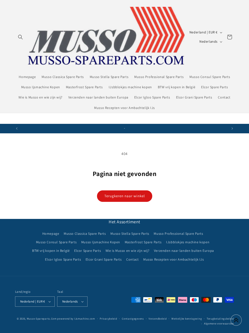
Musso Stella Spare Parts (129, 233)
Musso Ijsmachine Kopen (100, 242)
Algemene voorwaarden (219, 323)
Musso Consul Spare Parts (56, 242)
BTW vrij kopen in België (51, 250)
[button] (20, 37)
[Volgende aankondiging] (232, 128)
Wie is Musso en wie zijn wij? (127, 250)
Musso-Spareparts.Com (42, 318)
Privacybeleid (108, 318)
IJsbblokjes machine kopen (187, 242)
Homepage (50, 233)
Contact (132, 259)
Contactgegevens (133, 318)
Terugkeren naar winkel (124, 196)
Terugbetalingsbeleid (220, 318)
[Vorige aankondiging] (16, 128)
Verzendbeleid (158, 318)
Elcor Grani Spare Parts (104, 259)
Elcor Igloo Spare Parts (63, 259)
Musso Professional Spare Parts (178, 233)
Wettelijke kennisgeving (186, 318)
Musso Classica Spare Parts (85, 233)
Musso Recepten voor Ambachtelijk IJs (173, 259)
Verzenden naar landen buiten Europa (184, 250)
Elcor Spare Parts (87, 250)
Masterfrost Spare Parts (143, 242)
